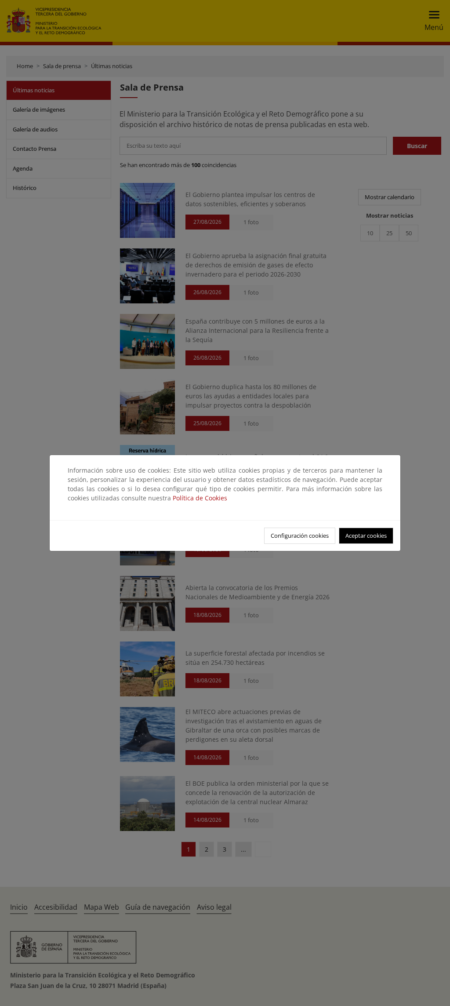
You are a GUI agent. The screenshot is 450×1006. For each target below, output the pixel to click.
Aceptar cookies (366, 535)
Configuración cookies (300, 535)
